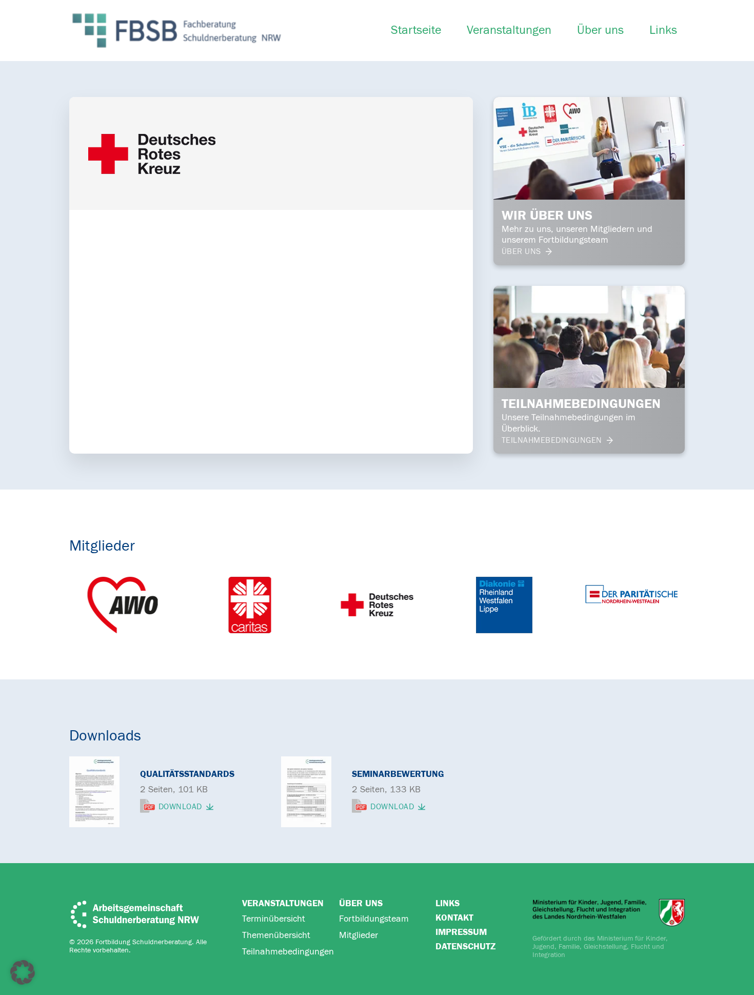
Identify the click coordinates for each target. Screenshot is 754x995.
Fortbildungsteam (374, 918)
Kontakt (454, 917)
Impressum (461, 932)
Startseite (416, 30)
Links (663, 30)
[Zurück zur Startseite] (176, 30)
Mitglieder (358, 935)
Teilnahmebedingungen (288, 951)
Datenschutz (465, 946)
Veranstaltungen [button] (509, 30)
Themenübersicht (276, 935)
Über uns (600, 30)
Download (180, 806)
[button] (22, 972)
